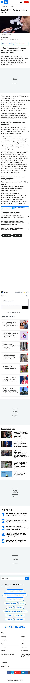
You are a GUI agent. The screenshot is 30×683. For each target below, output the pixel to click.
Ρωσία (10, 607)
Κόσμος (12, 6)
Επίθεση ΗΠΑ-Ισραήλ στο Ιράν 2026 (15, 595)
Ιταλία (22, 603)
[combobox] (15, 578)
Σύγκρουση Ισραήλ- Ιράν (15, 591)
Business (3, 640)
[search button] (27, 578)
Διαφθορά (17, 235)
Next (2, 643)
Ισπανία (9, 619)
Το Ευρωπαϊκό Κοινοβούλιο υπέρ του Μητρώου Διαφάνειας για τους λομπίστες (12, 216)
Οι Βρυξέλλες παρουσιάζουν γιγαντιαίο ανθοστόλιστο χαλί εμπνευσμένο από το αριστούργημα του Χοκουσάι (12, 222)
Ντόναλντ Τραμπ (11, 603)
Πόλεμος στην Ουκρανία (15, 599)
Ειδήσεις (6, 6)
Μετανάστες (19, 615)
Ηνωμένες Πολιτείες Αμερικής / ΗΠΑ (15, 611)
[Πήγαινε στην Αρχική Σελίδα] (6, 2)
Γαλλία (9, 615)
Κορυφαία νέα (8, 429)
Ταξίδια (3, 647)
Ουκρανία (19, 607)
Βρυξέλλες (6, 235)
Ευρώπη (3, 636)
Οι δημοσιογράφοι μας (7, 654)
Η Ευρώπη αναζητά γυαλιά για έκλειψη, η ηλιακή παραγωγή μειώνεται (12, 228)
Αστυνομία (20, 619)
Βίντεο (3, 650)
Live (26, 2)
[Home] (1, 6)
